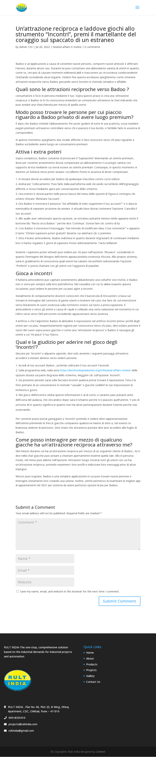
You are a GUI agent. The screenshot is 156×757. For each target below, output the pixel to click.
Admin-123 (26, 47)
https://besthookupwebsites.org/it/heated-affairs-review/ (95, 370)
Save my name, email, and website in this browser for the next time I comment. (69, 591)
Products (91, 664)
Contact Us (93, 682)
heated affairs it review (67, 47)
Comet (100, 751)
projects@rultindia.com (23, 724)
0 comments (92, 47)
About (90, 658)
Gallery (90, 676)
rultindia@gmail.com (21, 730)
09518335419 (17, 718)
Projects (91, 670)
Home (90, 652)
